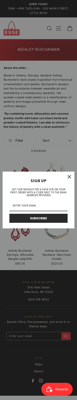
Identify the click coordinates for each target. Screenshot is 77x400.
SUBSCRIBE (38, 218)
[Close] (69, 177)
